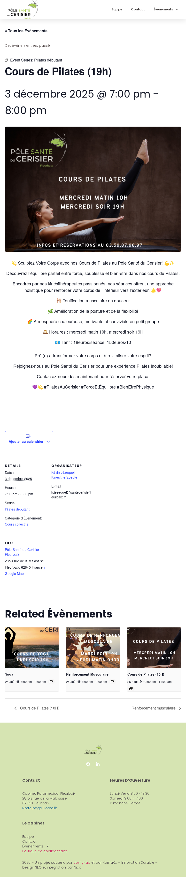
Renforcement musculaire (154, 708)
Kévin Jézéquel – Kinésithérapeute (64, 475)
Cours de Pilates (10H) (145, 674)
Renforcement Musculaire (87, 674)
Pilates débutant (17, 509)
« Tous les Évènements (26, 30)
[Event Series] (51, 681)
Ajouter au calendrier (26, 441)
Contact (138, 9)
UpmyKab (82, 862)
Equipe (117, 9)
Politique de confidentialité (45, 851)
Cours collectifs (16, 524)
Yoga (9, 674)
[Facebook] (88, 764)
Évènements (163, 9)
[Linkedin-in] (98, 764)
